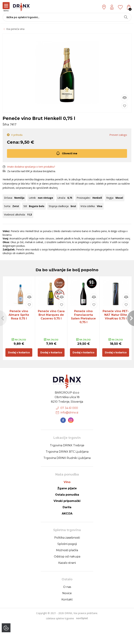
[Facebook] (63, 420)
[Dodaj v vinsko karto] (124, 106)
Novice (67, 593)
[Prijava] (112, 7)
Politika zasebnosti (67, 537)
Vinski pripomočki (67, 501)
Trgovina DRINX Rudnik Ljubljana (67, 458)
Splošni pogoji (67, 544)
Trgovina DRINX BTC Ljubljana (67, 451)
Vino (67, 482)
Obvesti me (69, 153)
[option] (67, 72)
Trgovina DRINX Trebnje (67, 445)
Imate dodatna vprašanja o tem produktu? (31, 166)
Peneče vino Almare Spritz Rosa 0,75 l (19, 314)
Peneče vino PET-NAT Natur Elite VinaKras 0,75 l (116, 314)
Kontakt (67, 599)
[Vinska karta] (120, 7)
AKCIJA (67, 513)
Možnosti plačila (67, 550)
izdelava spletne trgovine (60, 618)
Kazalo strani (67, 562)
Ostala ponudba (67, 494)
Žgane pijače (67, 488)
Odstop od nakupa (67, 556)
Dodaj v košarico (19, 352)
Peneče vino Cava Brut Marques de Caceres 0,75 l (51, 314)
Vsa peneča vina (15, 29)
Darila (67, 507)
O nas (67, 587)
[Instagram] (71, 420)
